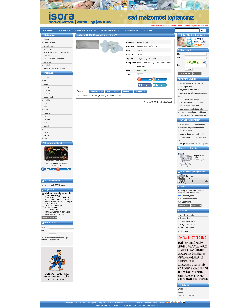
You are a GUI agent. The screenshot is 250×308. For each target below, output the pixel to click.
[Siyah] (184, 303)
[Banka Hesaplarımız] (193, 183)
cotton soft (48, 97)
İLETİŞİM (148, 30)
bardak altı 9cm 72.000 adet (191, 102)
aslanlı (46, 77)
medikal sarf (49, 39)
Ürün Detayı (82, 91)
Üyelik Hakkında (187, 215)
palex (46, 123)
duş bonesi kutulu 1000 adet (191, 109)
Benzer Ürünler (113, 91)
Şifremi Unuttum (150, 303)
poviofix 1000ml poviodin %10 (192, 134)
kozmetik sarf (49, 43)
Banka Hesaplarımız (133, 303)
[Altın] (174, 303)
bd (45, 81)
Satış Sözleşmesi (187, 228)
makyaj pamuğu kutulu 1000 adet (193, 115)
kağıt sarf (48, 49)
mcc (46, 116)
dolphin (47, 100)
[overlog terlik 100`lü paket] (87, 49)
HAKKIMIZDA (64, 30)
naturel (47, 119)
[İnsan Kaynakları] (193, 282)
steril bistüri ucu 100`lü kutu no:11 (194, 124)
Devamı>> (55, 204)
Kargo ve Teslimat (187, 225)
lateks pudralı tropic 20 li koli (191, 83)
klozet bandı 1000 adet (189, 106)
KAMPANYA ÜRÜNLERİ (85, 30)
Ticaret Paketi (132, 305)
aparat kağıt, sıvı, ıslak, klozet (56, 52)
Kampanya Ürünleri (105, 303)
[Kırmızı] (179, 303)
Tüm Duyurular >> (49, 217)
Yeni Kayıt (197, 74)
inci (45, 106)
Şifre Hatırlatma (184, 74)
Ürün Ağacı (91, 303)
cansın (47, 94)
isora (46, 110)
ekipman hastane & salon (54, 68)
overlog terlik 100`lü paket (54, 185)
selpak (46, 126)
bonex (46, 87)
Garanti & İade (186, 218)
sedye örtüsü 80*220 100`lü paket (194, 143)
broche (47, 90)
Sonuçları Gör (184, 205)
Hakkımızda (80, 303)
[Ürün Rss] (167, 303)
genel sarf (48, 62)
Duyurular (119, 303)
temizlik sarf (49, 46)
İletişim (162, 303)
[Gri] (182, 303)
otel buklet (48, 65)
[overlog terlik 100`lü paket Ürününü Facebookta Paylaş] (144, 86)
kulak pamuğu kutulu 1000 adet (193, 112)
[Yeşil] (177, 303)
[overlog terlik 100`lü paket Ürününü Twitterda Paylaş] (159, 86)
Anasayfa (69, 303)
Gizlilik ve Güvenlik (188, 221)
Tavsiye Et (127, 91)
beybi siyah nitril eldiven (189, 90)
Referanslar (185, 231)
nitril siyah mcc (186, 86)
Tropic (46, 135)
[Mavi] (171, 303)
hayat (46, 103)
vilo (45, 139)
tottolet (46, 132)
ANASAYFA (48, 30)
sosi (45, 129)
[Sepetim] (185, 167)
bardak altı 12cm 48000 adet (192, 99)
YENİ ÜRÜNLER (132, 30)
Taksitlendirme (97, 91)
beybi (46, 84)
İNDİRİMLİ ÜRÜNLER (110, 30)
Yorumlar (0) (140, 91)
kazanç (47, 113)
